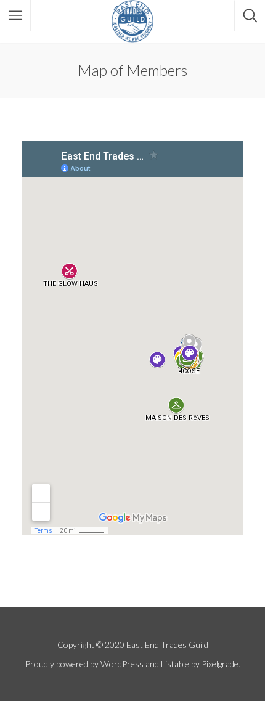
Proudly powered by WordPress (84, 663)
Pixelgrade (220, 663)
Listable (175, 663)
